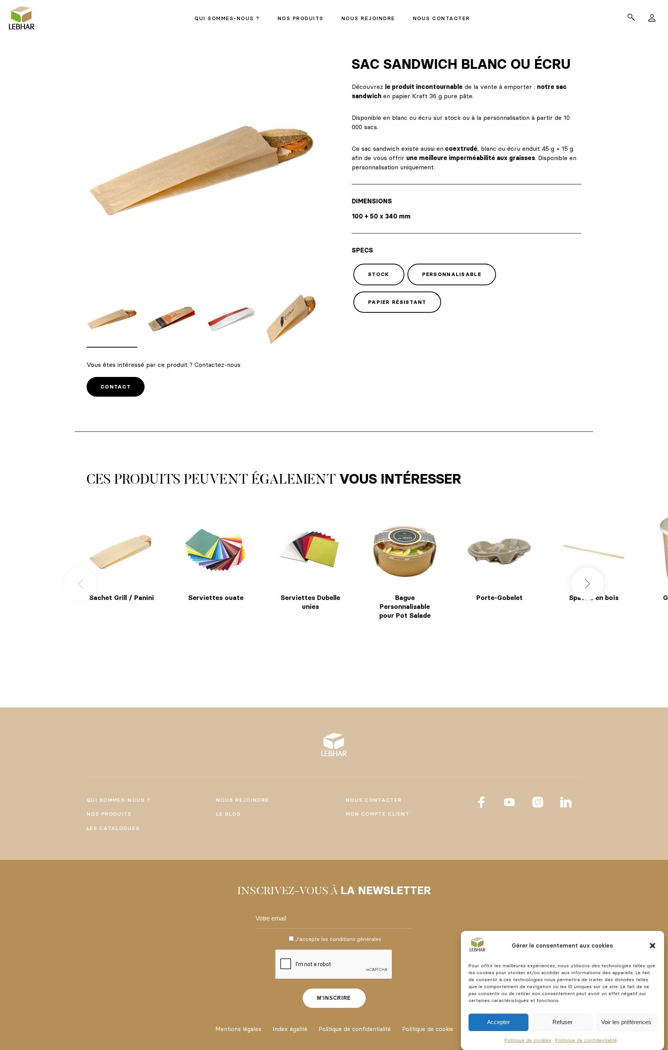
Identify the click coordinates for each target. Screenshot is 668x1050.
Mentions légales (238, 1029)
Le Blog (228, 814)
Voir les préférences (626, 1022)
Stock (379, 274)
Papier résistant (397, 302)
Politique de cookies (527, 1040)
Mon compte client (377, 814)
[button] (652, 945)
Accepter (498, 1022)
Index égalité (290, 1029)
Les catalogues (113, 828)
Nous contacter (374, 800)
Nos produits (109, 814)
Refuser (562, 1022)
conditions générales (355, 939)
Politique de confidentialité (586, 1040)
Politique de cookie (427, 1029)
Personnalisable (452, 274)
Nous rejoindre (242, 800)
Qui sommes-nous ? (118, 800)
